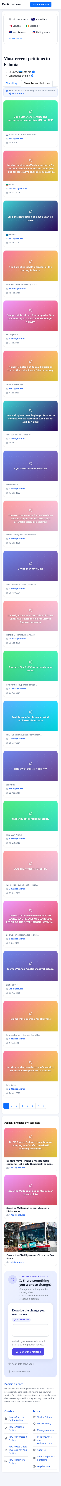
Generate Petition (30, 1351)
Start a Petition (41, 4)
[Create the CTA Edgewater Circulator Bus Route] (30, 1244)
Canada (18, 25)
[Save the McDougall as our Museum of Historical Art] (30, 1197)
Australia (41, 19)
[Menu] (56, 4)
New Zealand (20, 32)
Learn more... (19, 93)
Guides (9, 1411)
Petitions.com (11, 4)
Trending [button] (11, 83)
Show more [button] (14, 38)
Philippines (43, 32)
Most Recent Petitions (37, 83)
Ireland (35, 25)
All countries (20, 19)
